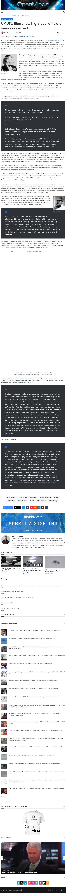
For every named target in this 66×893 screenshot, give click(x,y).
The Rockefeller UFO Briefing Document (19, 638)
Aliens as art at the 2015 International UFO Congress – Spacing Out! (32, 570)
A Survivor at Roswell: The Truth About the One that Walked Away (17, 597)
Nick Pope (12, 501)
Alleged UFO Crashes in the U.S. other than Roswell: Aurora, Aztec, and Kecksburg (29, 738)
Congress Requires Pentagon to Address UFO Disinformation (24, 672)
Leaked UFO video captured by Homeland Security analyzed (24, 771)
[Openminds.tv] (33, 5)
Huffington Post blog (28, 36)
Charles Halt (31, 90)
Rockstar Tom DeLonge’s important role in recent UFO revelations (25, 788)
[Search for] (64, 12)
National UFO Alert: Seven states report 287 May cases (10, 569)
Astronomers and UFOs (7, 603)
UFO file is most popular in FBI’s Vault (10, 608)
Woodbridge (54, 501)
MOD (56, 497)
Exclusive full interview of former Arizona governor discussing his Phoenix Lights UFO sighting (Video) (34, 705)
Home (3, 15)
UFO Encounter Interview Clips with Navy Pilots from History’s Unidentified (27, 713)
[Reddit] (35, 507)
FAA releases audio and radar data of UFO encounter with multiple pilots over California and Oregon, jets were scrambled (31, 586)
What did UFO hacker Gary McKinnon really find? (21, 630)
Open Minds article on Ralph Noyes (18, 378)
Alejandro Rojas (7, 32)
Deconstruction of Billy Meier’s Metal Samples (12, 591)
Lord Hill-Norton (46, 497)
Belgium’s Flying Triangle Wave (16, 663)
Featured (10, 19)
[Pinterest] (31, 507)
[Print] (46, 507)
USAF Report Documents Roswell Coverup (19, 688)
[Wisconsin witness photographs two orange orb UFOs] (55, 562)
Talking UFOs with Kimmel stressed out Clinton (19, 872)
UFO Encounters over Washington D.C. (18, 680)
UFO (32, 501)
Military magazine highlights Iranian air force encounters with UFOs (25, 721)
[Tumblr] (27, 507)
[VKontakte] (38, 507)
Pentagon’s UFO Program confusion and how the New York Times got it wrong (28, 647)
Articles (8, 15)
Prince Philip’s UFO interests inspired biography (20, 730)
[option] (33, 858)
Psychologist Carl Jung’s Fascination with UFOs (20, 746)
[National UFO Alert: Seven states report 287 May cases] (11, 561)
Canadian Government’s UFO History (18, 755)
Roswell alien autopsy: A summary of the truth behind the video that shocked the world (31, 780)
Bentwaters (11, 497)
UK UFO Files (42, 501)
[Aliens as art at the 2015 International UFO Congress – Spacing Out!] (33, 561)
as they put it (57, 40)
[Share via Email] (42, 507)
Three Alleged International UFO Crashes (19, 696)
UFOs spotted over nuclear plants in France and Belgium (23, 655)
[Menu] (2, 12)
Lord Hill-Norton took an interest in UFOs (39, 71)
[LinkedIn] (23, 507)
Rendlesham (23, 501)
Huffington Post (7, 245)
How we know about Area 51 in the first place (20, 763)
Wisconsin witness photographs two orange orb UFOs (54, 570)
